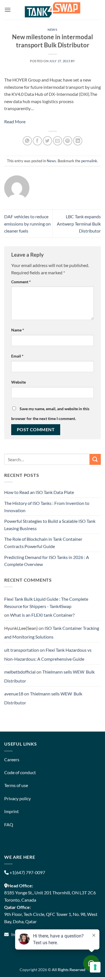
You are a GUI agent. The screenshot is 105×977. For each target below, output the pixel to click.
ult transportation (21, 650)
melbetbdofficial (20, 671)
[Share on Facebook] (37, 140)
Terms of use (16, 785)
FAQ (8, 824)
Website (18, 382)
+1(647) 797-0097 (27, 872)
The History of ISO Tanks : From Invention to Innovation (46, 506)
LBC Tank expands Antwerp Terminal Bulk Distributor (79, 223)
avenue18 (13, 693)
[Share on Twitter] (47, 140)
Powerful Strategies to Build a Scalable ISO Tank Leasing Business (49, 524)
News (52, 29)
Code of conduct (20, 772)
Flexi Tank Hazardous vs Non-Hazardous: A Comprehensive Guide (48, 654)
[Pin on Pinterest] (67, 140)
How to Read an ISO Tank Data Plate (39, 492)
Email (17, 356)
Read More (14, 121)
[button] (7, 10)
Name (17, 330)
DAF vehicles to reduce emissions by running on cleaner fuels (27, 223)
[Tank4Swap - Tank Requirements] (53, 9)
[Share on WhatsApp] (27, 140)
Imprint (11, 811)
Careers (11, 759)
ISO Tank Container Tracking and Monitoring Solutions (51, 632)
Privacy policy (17, 798)
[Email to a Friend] (57, 140)
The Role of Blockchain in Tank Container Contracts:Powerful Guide (43, 542)
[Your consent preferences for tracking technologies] (95, 967)
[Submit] (95, 459)
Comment (21, 281)
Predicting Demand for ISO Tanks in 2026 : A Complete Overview (46, 560)
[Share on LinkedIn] (77, 140)
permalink (89, 161)
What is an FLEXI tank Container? (42, 615)
